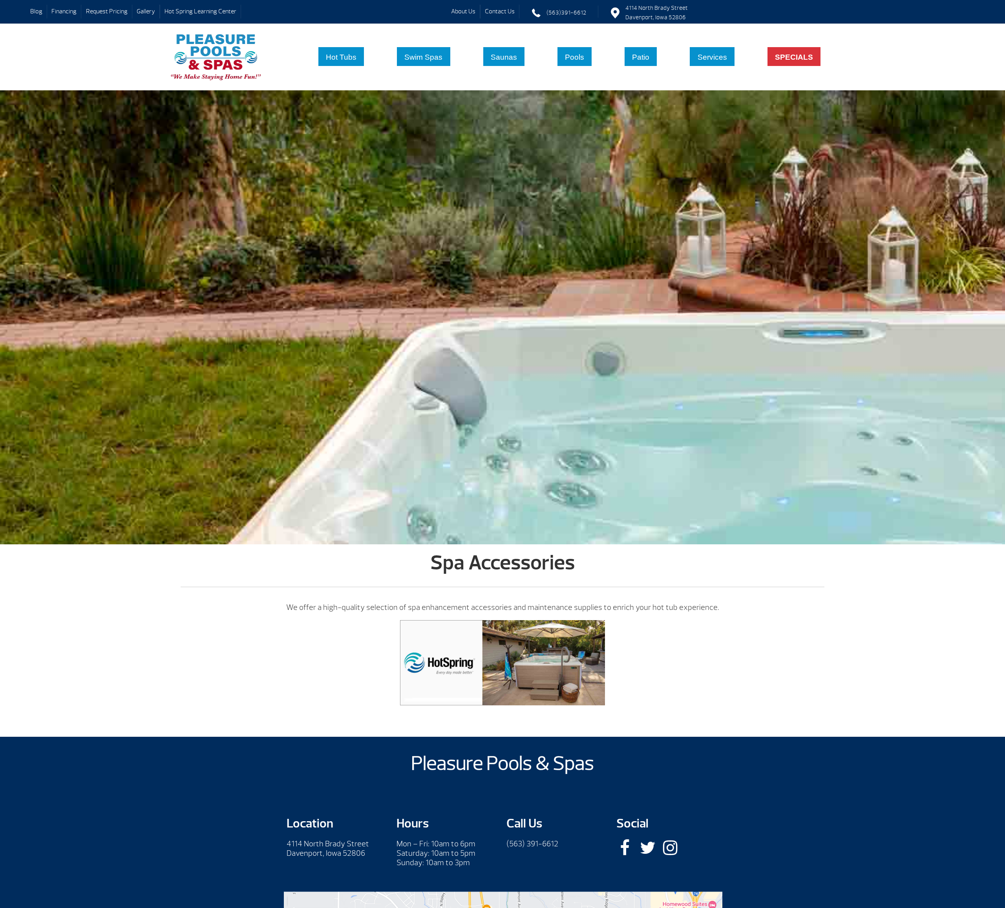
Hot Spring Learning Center (200, 11)
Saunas (504, 57)
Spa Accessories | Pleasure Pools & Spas (216, 56)
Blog (36, 11)
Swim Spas (423, 57)
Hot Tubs (341, 57)
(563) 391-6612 (532, 844)
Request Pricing (107, 11)
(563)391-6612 (566, 12)
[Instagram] (670, 847)
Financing (64, 11)
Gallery (146, 11)
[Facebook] (624, 847)
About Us (463, 11)
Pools (574, 57)
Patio (640, 57)
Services (712, 57)
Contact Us (500, 11)
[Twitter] (647, 847)
